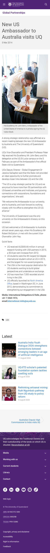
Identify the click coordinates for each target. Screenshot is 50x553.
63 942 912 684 (13, 512)
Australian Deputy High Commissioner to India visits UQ (25, 421)
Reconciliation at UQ (20, 445)
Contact (6, 479)
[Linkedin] (11, 490)
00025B (13, 517)
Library (6, 472)
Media (6, 453)
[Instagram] (30, 490)
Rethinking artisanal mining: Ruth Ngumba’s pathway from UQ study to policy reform (33, 392)
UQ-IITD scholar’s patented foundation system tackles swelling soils (32, 370)
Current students (10, 466)
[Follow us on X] (17, 490)
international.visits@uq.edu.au (21, 301)
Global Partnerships (14, 12)
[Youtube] (24, 490)
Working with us (10, 459)
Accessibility (8, 537)
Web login (7, 499)
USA (7, 320)
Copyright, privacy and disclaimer (16, 532)
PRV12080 (13, 522)
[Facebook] (5, 490)
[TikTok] (36, 490)
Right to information (11, 542)
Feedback (7, 546)
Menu (4, 4)
